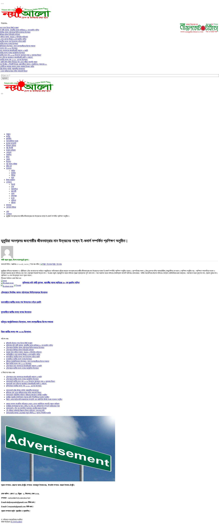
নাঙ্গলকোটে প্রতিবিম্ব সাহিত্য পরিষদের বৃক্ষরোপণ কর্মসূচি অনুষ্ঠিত (26, 395)
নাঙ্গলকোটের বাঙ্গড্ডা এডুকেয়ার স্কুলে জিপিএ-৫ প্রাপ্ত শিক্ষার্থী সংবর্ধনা (28, 413)
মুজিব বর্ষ (9, 166)
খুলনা (12, 193)
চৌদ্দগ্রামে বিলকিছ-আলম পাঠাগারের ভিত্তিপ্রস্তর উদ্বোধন (24, 292)
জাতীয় (8, 136)
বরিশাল (13, 203)
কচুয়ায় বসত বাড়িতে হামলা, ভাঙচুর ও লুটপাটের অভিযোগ (24, 352)
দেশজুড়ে (9, 182)
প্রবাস (8, 159)
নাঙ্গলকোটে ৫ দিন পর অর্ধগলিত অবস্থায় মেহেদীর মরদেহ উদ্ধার (26, 408)
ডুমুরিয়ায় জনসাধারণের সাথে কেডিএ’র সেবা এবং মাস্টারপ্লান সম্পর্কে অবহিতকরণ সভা (33, 406)
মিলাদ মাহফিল (10, 180)
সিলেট (13, 184)
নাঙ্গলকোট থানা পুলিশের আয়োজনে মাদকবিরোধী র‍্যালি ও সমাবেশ (26, 383)
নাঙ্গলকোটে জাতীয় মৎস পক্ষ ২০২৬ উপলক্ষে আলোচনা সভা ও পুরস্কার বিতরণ (30, 381)
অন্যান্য (8, 168)
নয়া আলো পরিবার (11, 164)
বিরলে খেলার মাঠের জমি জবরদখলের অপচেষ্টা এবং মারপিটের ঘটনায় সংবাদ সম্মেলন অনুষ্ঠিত (34, 399)
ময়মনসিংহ (14, 189)
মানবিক (13, 173)
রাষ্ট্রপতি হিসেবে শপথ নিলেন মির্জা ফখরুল (19, 343)
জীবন (7, 157)
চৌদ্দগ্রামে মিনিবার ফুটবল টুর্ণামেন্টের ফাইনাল (20, 350)
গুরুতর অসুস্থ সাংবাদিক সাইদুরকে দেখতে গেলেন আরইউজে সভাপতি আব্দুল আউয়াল (32, 404)
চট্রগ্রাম (14, 196)
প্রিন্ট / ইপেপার (57, 264)
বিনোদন (8, 161)
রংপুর (12, 198)
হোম (7, 211)
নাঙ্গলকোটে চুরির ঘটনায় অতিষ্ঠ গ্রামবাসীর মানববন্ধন (22, 390)
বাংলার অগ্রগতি (11, 143)
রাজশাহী (13, 191)
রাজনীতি (8, 139)
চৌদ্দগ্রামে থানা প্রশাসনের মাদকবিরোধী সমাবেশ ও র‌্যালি (24, 366)
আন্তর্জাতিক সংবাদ (12, 141)
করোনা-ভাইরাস (11, 150)
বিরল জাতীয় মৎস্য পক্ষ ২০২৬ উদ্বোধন (16, 331)
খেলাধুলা (8, 152)
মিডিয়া (13, 175)
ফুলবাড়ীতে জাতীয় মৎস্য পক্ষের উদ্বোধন (16, 312)
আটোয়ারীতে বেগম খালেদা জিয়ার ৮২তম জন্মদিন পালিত (23, 354)
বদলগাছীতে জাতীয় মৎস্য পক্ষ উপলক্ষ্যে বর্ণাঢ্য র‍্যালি (21, 302)
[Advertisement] (109, 113)
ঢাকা (12, 187)
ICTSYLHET (16, 522)
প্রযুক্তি (8, 155)
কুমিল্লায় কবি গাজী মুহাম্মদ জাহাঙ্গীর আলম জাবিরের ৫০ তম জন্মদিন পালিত (50, 282)
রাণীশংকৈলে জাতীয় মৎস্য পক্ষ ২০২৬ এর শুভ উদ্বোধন (24, 386)
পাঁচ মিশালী (9, 148)
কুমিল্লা (13, 200)
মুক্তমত (8, 205)
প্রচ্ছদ (8, 134)
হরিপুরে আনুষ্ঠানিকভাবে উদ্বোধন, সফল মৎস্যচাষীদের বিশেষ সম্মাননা (27, 321)
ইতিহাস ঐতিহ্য (11, 145)
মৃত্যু (12, 177)
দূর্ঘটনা (13, 171)
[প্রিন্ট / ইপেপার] (46, 264)
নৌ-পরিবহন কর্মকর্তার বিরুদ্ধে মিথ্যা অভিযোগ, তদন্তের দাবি (25, 410)
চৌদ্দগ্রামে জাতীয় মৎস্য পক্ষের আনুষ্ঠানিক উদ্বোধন (22, 368)
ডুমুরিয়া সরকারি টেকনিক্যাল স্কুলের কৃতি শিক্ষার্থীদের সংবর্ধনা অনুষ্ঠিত (27, 397)
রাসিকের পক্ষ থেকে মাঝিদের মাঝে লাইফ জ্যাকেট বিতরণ (23, 392)
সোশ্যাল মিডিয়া (11, 207)
